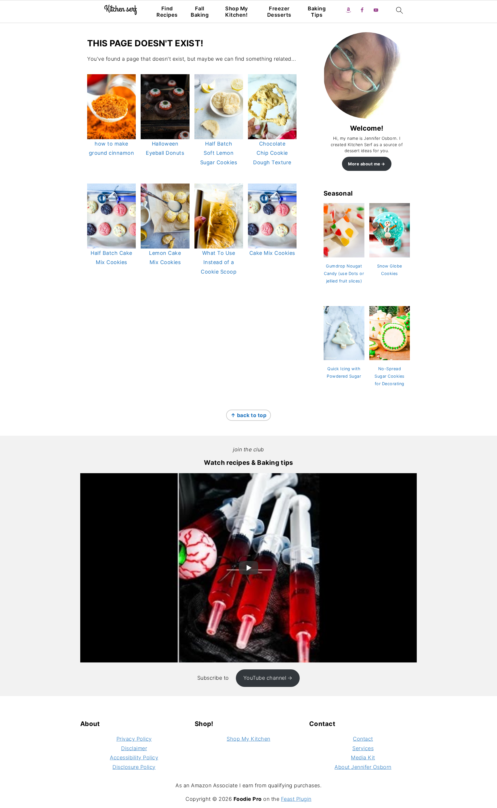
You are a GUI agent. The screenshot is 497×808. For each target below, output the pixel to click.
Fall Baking (200, 11)
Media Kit (363, 757)
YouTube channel (264, 678)
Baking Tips (317, 11)
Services (363, 748)
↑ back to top (249, 415)
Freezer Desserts (279, 11)
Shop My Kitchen (248, 739)
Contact (363, 739)
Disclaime (133, 748)
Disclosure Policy (134, 767)
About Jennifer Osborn (362, 767)
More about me (364, 163)
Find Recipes (167, 11)
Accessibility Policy (134, 757)
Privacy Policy (134, 739)
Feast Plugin (296, 799)
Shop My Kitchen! (236, 11)
